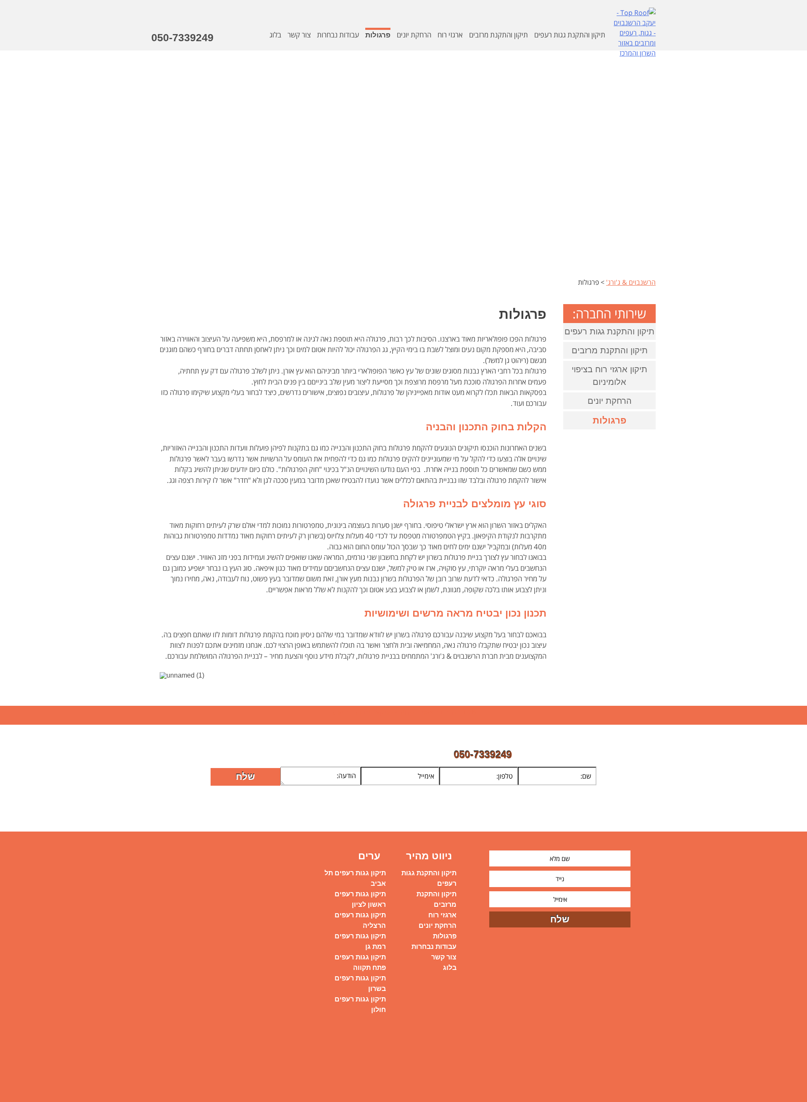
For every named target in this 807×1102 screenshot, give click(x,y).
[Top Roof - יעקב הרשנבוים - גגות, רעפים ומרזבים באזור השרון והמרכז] (635, 36)
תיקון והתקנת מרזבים (498, 35)
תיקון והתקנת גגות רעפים (569, 35)
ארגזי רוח (450, 35)
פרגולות (377, 35)
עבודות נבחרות (433, 946)
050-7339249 (182, 37)
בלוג (449, 967)
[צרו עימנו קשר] (281, 51)
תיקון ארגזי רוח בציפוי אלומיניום (609, 376)
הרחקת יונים (414, 35)
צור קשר (443, 957)
